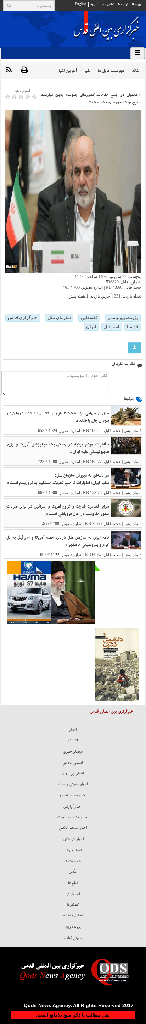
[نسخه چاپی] (24, 70)
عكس (73, 871)
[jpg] (134, 348)
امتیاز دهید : (21, 91)
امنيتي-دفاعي (73, 763)
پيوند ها (136, 4)
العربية (94, 4)
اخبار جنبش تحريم (73, 795)
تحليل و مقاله (73, 915)
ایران (91, 326)
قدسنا (132, 326)
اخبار (73, 729)
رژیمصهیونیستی (122, 317)
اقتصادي (73, 740)
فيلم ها (73, 883)
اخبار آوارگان (72, 806)
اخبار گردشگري (73, 839)
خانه (135, 70)
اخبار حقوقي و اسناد (73, 784)
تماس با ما (108, 4)
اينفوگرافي (73, 894)
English (81, 4)
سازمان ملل (59, 317)
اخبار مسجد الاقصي (73, 828)
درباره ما (123, 4)
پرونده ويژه (73, 926)
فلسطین (89, 317)
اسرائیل (111, 326)
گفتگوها (73, 905)
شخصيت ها (72, 861)
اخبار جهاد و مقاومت (72, 817)
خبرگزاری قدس (23, 317)
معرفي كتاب (73, 938)
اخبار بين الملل (73, 773)
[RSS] (8, 70)
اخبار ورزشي (73, 850)
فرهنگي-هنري (73, 751)
